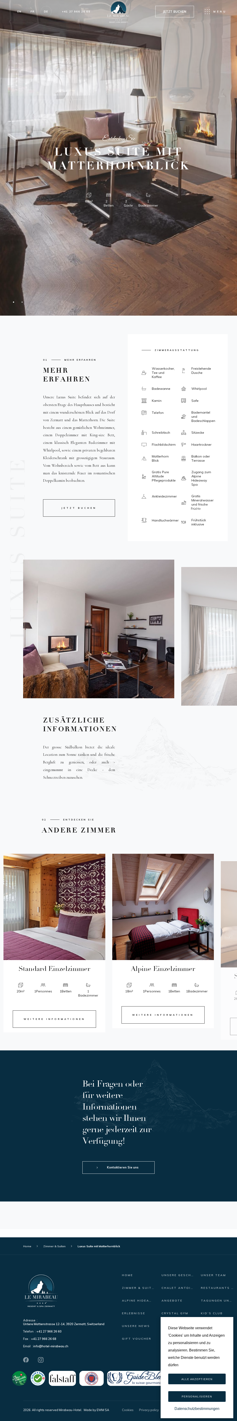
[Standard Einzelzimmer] (54, 907)
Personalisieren (197, 1396)
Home (27, 1246)
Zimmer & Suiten (54, 1246)
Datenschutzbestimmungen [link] (197, 1409)
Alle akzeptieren (197, 1379)
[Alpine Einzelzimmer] (163, 907)
